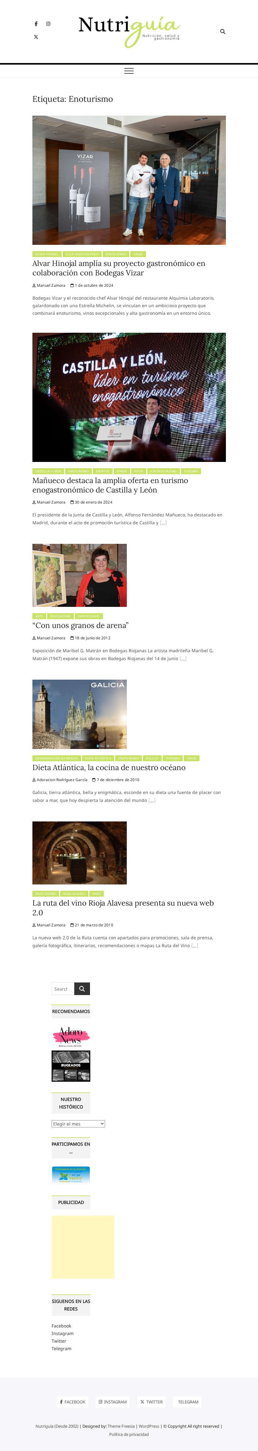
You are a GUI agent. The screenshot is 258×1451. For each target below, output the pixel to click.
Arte (39, 616)
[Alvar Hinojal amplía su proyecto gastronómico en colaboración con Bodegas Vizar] (129, 119)
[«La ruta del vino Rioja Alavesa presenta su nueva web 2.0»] (194, 946)
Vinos (138, 254)
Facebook (61, 1326)
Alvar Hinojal (47, 254)
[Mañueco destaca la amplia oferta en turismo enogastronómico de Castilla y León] (129, 336)
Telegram (61, 1348)
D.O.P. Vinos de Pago (82, 254)
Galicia (152, 758)
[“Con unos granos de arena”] (79, 547)
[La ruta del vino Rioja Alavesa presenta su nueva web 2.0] (79, 825)
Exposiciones (89, 616)
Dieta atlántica (98, 758)
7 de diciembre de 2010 (117, 779)
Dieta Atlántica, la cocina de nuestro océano (109, 767)
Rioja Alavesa (74, 894)
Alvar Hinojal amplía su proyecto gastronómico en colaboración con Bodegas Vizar (118, 268)
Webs (97, 894)
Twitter (59, 1341)
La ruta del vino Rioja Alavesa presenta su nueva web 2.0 (123, 907)
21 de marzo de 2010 (93, 925)
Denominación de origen (57, 758)
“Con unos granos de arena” (80, 625)
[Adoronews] (71, 1028)
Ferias (122, 471)
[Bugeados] (71, 1053)
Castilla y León (48, 471)
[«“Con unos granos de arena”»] (183, 659)
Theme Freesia (121, 1426)
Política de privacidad (129, 1434)
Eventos (102, 471)
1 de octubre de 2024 (93, 285)
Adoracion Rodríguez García (61, 779)
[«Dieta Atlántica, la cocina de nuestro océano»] (152, 801)
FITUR (138, 471)
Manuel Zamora (51, 285)
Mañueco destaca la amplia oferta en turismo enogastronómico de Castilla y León (110, 485)
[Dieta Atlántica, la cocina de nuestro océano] (79, 683)
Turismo (191, 471)
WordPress (149, 1426)
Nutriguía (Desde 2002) (57, 1426)
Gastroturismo (163, 471)
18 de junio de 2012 (92, 638)
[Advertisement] (83, 1247)
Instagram (63, 1333)
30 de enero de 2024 (93, 502)
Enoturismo (116, 254)
